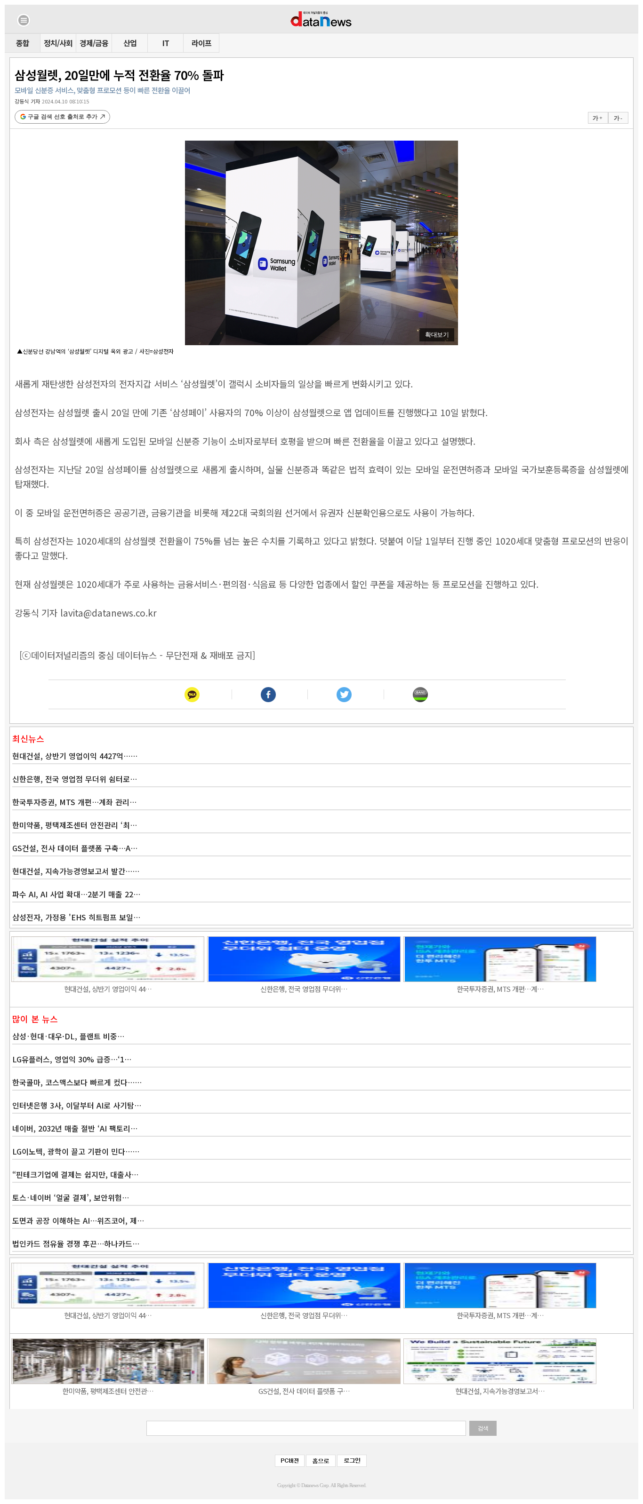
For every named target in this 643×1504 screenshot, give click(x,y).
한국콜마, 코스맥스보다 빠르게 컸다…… (77, 1082)
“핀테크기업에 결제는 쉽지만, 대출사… (75, 1174)
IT (165, 42)
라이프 (201, 42)
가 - (618, 118)
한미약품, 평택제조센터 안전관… (107, 1391)
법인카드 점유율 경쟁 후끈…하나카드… (75, 1243)
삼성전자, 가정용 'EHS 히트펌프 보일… (76, 917)
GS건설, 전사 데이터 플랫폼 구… (304, 1391)
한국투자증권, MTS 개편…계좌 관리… (74, 801)
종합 (22, 42)
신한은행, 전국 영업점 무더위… (303, 989)
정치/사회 (58, 42)
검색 (483, 1428)
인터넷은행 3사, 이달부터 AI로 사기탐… (76, 1105)
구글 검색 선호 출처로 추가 (62, 116)
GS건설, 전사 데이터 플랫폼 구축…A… (74, 848)
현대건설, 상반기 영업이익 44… (108, 989)
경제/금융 (94, 42)
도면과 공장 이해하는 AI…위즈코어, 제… (78, 1220)
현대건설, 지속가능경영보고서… (500, 1391)
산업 (130, 42)
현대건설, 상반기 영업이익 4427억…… (74, 755)
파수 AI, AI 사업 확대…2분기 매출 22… (76, 894)
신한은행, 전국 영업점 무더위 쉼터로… (74, 778)
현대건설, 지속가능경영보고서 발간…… (75, 871)
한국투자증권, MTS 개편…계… (500, 989)
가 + (597, 118)
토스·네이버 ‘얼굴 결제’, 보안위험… (70, 1197)
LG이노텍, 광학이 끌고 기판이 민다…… (75, 1151)
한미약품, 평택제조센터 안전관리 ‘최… (74, 825)
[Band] (420, 694)
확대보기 (437, 334)
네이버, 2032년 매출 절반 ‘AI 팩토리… (74, 1128)
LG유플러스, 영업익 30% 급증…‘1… (71, 1059)
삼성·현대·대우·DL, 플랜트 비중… (68, 1036)
